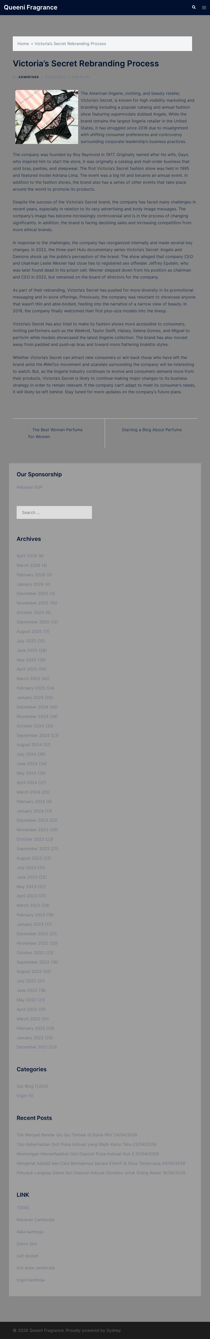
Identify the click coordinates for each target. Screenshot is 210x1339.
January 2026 (30, 584)
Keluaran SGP (30, 487)
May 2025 (26, 659)
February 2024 (31, 801)
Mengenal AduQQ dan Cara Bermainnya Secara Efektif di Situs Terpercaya (89, 1163)
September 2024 (33, 735)
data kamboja (30, 1231)
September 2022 (33, 962)
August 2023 (29, 858)
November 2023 (32, 829)
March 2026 (28, 565)
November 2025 (32, 602)
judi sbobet (27, 1255)
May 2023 (26, 886)
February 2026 (31, 574)
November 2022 (32, 943)
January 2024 (30, 810)
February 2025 (31, 688)
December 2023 (32, 820)
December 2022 (32, 933)
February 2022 (31, 1028)
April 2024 (27, 782)
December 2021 (32, 1046)
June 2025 (27, 650)
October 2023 (30, 839)
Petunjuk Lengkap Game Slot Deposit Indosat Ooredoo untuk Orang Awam (89, 1172)
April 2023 (27, 895)
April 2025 (27, 669)
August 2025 (29, 631)
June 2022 (27, 990)
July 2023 (26, 867)
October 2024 (30, 725)
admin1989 (28, 77)
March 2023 (28, 905)
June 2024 (27, 763)
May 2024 (26, 773)
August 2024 (29, 744)
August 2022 (29, 971)
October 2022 (30, 952)
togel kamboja (31, 1279)
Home (23, 43)
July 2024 (26, 754)
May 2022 (26, 999)
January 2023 (30, 924)
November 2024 (32, 716)
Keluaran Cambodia (35, 1219)
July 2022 (26, 980)
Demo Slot (27, 1243)
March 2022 (28, 1018)
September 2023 (33, 848)
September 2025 (33, 621)
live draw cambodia (36, 1267)
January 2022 (30, 1037)
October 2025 (30, 612)
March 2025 (28, 678)
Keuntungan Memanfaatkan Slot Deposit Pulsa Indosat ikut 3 (75, 1153)
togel (22, 1095)
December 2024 (32, 706)
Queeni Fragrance (30, 7)
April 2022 (27, 1009)
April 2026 (27, 555)
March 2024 (28, 792)
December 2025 (32, 593)
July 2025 (26, 640)
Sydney (114, 1330)
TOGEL (23, 1207)
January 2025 (30, 697)
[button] (194, 7)
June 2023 (27, 877)
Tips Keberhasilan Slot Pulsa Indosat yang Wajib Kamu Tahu (74, 1144)
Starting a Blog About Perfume (152, 429)
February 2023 (31, 914)
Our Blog (81, 77)
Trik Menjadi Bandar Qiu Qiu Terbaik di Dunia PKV (64, 1134)
